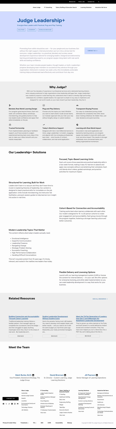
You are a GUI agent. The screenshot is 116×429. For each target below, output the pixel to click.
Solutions (21, 29)
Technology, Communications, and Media (105, 412)
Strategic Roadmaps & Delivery (46, 406)
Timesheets (24, 423)
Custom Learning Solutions (85, 401)
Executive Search (64, 410)
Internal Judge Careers (27, 395)
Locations (24, 401)
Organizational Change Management (84, 397)
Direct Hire (62, 399)
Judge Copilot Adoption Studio (46, 393)
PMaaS (61, 405)
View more (43, 412)
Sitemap (69, 423)
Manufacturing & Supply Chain (103, 408)
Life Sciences (100, 405)
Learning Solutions (85, 7)
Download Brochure (45, 29)
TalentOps (62, 407)
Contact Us (91, 2)
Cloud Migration (44, 401)
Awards (23, 398)
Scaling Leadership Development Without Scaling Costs (55, 318)
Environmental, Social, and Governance (28, 404)
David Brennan (56, 375)
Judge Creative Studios (65, 412)
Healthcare (100, 402)
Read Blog (16, 336)
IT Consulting (48, 7)
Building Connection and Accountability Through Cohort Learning (24, 318)
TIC (34, 423)
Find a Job (82, 2)
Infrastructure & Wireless (47, 403)
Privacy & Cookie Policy (9, 423)
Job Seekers (24, 410)
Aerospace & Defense (103, 393)
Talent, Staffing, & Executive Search (66, 7)
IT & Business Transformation (48, 410)
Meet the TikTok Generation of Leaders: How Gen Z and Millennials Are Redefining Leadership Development (91, 319)
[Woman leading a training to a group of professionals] (24, 308)
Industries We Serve (101, 7)
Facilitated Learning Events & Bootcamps (86, 408)
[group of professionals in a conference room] (58, 308)
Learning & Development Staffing (84, 404)
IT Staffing (62, 394)
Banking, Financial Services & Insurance (105, 396)
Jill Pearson (90, 375)
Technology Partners (26, 407)
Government (100, 399)
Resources (72, 2)
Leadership (31, 29)
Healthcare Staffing (64, 397)
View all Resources (99, 299)
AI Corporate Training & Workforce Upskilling (84, 393)
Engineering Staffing (64, 402)
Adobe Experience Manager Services (47, 397)
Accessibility (59, 423)
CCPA (49, 423)
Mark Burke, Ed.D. (23, 375)
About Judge (36, 7)
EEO (42, 423)
